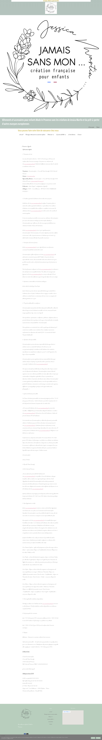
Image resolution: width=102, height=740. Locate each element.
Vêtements (50, 135)
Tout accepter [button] (98, 737)
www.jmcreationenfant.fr (29, 164)
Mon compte (91, 127)
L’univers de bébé (60, 135)
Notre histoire (71, 135)
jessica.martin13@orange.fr (37, 181)
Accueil (21, 135)
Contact (79, 135)
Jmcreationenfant (31, 176)
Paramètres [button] (93, 737)
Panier (97, 127)
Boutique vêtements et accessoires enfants (35, 135)
